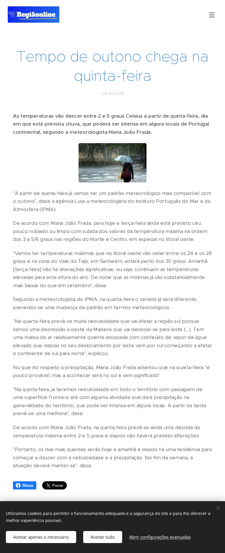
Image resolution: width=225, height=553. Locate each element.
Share (27, 485)
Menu (212, 14)
